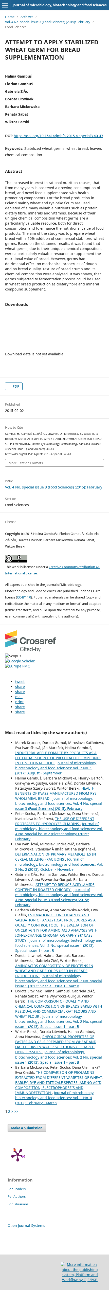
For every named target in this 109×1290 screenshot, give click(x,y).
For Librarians (18, 1204)
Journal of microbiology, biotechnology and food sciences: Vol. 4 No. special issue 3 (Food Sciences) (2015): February (58, 803)
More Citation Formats (26, 463)
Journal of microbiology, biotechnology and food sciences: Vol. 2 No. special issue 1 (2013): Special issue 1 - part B (58, 945)
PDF (15, 386)
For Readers (17, 1189)
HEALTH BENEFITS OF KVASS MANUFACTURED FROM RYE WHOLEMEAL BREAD (56, 793)
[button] (20, 681)
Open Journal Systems (26, 1225)
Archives (27, 16)
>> (16, 1111)
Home (9, 16)
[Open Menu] (5, 5)
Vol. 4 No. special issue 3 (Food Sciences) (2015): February (47, 22)
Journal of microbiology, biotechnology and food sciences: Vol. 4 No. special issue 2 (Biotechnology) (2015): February (59, 831)
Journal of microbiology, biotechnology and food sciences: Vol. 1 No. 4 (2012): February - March (54, 1097)
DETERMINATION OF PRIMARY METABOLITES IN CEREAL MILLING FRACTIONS (55, 857)
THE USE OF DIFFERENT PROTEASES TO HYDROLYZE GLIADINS (54, 821)
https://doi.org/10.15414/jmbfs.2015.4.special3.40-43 (58, 135)
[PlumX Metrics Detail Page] (18, 1154)
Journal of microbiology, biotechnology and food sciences (59, 5)
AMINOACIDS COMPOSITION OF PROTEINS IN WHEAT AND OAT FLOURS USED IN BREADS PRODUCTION (54, 970)
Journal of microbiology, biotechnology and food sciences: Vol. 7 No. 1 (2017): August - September (56, 767)
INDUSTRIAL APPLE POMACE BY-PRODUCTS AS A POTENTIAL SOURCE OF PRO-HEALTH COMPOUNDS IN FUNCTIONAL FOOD (58, 757)
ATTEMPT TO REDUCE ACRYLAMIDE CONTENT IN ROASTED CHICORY (55, 887)
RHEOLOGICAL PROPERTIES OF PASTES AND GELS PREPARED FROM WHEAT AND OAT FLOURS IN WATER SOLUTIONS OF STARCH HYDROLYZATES (55, 1044)
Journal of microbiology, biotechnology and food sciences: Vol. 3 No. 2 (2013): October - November (59, 864)
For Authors (17, 1196)
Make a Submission (27, 1128)
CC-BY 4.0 (24, 597)
